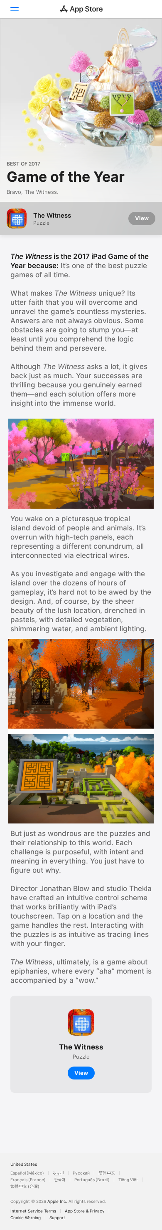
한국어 (60, 1179)
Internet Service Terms (33, 1211)
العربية (58, 1173)
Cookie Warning (25, 1217)
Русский (81, 1173)
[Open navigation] (14, 9)
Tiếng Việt (128, 1179)
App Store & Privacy (85, 1211)
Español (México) (27, 1173)
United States (23, 1164)
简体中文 (106, 1173)
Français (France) (28, 1179)
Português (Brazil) (92, 1179)
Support (57, 1217)
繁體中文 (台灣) (24, 1186)
